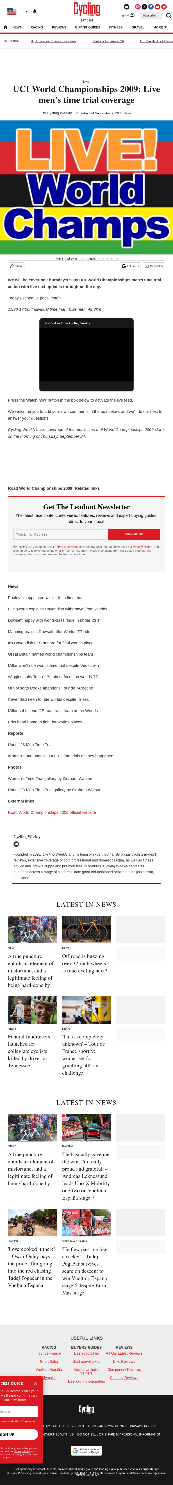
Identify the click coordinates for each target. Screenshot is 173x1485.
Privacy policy (143, 1426)
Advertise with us (58, 1434)
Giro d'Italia (49, 1361)
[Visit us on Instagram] (138, 6)
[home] (5, 27)
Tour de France (49, 1353)
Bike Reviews (124, 1361)
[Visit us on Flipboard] (164, 6)
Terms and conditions (106, 1426)
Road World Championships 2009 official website (52, 812)
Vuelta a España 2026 (108, 41)
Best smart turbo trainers (86, 1371)
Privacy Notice (142, 546)
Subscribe (149, 15)
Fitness (116, 27)
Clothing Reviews (124, 1378)
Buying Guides (87, 27)
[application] (86, 354)
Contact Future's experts (60, 1426)
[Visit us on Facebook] (151, 6)
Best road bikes (86, 1353)
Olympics (48, 1378)
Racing (37, 27)
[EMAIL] (17, 844)
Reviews (59, 27)
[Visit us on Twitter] (144, 6)
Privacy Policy (22, 1451)
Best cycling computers (86, 1381)
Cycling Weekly (59, 113)
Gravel (138, 27)
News (17, 27)
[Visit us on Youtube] (157, 6)
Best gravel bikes (86, 1361)
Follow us (133, 266)
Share (19, 266)
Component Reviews (124, 1370)
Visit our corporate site (144, 1469)
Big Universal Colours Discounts (53, 41)
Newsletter (156, 266)
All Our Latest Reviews (124, 1353)
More (158, 27)
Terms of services (67, 546)
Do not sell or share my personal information (119, 1434)
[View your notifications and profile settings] (34, 11)
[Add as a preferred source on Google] (86, 1451)
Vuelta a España (49, 1370)
